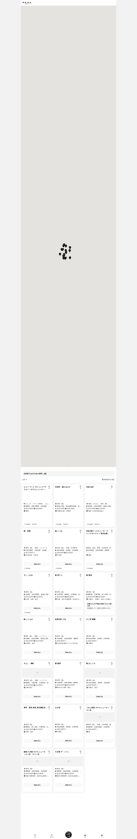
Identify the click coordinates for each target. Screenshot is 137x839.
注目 (24, 479)
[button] (70, 258)
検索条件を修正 (109, 479)
